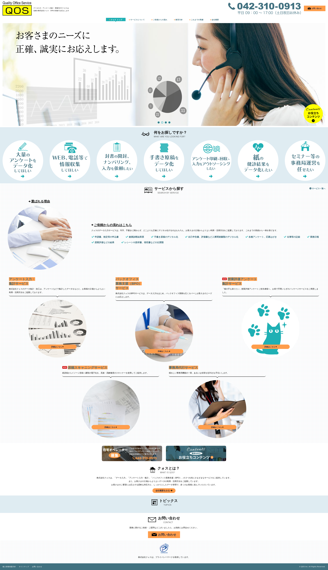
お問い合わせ (37, 566)
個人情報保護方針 (9, 566)
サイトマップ (24, 566)
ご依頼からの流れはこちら (113, 225)
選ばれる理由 (40, 201)
